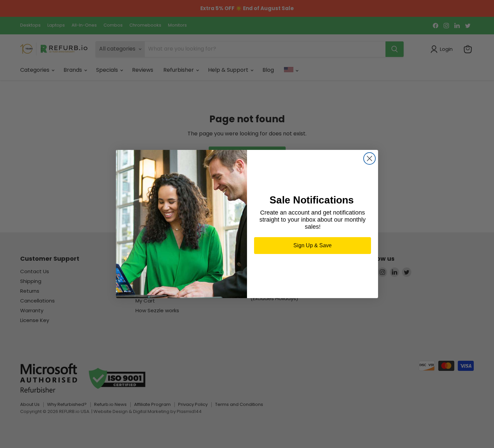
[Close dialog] (369, 158)
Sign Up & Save (312, 245)
